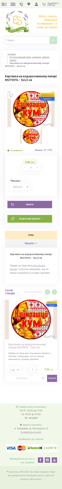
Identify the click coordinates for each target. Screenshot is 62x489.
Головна (12, 54)
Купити (52, 378)
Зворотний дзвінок (30, 218)
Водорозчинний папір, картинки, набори (29, 57)
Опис (31, 235)
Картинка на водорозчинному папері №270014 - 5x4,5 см (27, 346)
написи (13, 60)
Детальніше (21, 378)
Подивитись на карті (31, 432)
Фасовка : (16, 181)
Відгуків (31, 243)
